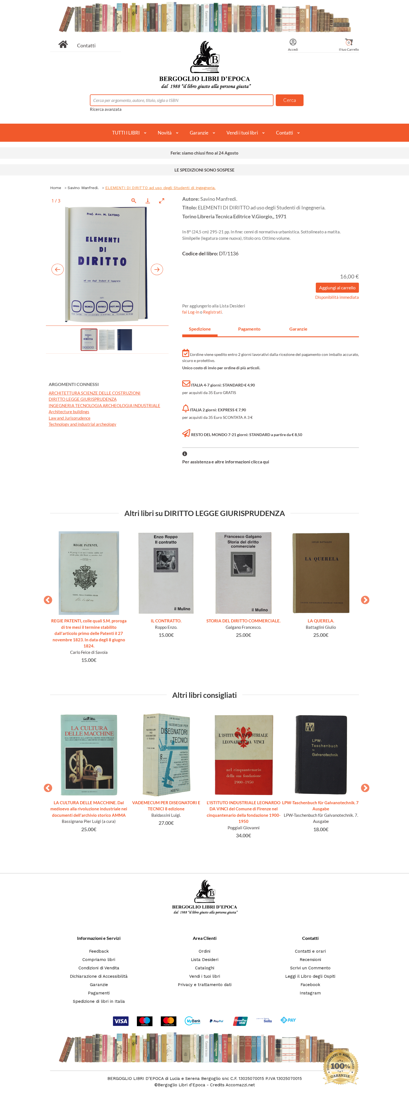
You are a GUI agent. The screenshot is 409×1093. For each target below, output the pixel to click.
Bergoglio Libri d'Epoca (181, 1084)
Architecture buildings (69, 411)
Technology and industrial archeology (82, 424)
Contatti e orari (310, 951)
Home (55, 187)
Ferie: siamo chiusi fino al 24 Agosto (204, 152)
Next (363, 598)
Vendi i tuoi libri (242, 133)
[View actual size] (134, 200)
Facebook (310, 984)
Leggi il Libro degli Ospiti (310, 976)
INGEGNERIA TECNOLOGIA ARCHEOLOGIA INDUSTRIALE (104, 405)
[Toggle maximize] (162, 200)
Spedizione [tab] (200, 328)
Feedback (99, 951)
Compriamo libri (98, 959)
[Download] (148, 200)
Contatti (86, 45)
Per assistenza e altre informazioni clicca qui (225, 461)
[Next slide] (157, 269)
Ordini (204, 951)
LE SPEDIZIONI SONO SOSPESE (204, 169)
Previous (46, 598)
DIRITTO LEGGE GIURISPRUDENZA (83, 399)
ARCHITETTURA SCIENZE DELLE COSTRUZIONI (95, 392)
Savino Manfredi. (83, 187)
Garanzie (199, 133)
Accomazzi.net (240, 1084)
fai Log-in (191, 311)
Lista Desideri (204, 959)
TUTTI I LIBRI (126, 133)
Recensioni (310, 959)
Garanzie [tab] (298, 328)
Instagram (310, 993)
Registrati (212, 311)
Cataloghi (204, 967)
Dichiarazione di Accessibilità (99, 976)
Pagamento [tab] (249, 328)
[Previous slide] (57, 269)
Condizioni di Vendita (98, 967)
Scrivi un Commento (310, 967)
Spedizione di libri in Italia (99, 1001)
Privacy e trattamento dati (204, 984)
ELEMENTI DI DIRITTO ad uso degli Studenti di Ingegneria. (160, 187)
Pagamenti (99, 993)
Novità (165, 133)
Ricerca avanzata (106, 109)
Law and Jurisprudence (69, 417)
